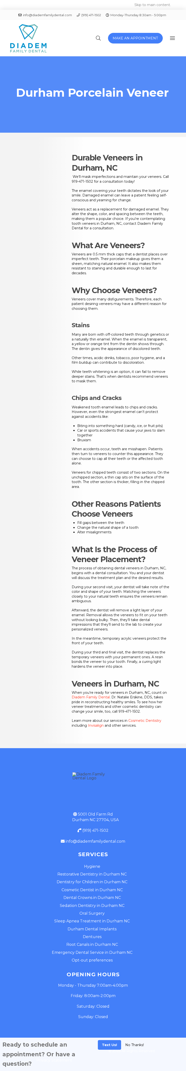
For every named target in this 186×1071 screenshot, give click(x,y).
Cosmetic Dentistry (144, 720)
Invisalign (96, 725)
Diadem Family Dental (91, 697)
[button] (98, 38)
